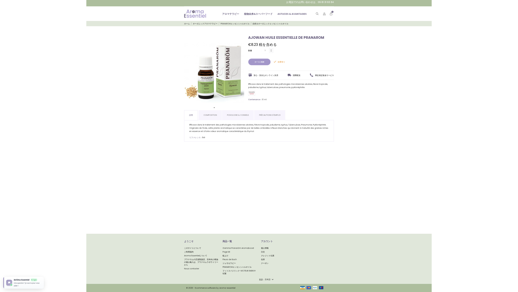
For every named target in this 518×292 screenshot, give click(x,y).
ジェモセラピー (229, 263)
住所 (263, 259)
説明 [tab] (191, 115)
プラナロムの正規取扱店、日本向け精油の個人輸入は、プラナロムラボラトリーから (201, 262)
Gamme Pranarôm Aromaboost (238, 248)
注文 (263, 251)
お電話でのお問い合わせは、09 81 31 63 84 (310, 2)
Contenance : (254, 99)
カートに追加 (259, 62)
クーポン (265, 263)
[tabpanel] (214, 73)
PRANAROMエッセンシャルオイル (237, 267)
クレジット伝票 (267, 255)
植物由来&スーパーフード (258, 14)
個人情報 (265, 248)
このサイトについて (192, 248)
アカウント (267, 241)
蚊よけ (225, 255)
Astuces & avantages (292, 14)
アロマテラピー (230, 14)
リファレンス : (195, 137)
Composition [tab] (210, 115)
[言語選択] (324, 14)
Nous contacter (191, 268)
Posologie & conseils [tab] (238, 115)
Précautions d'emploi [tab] (269, 115)
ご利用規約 (189, 251)
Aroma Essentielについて (195, 255)
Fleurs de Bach (230, 259)
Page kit (226, 251)
